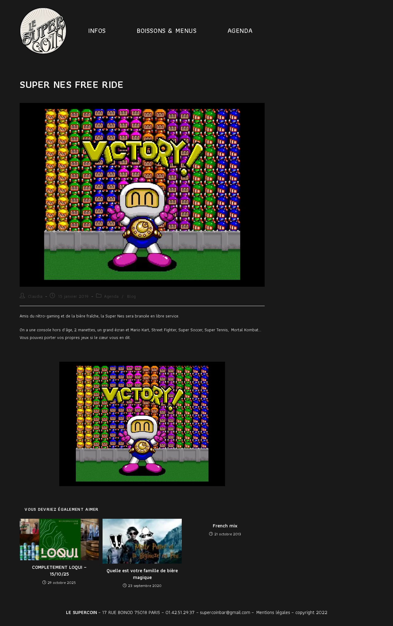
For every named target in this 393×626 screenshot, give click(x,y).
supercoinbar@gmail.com (225, 612)
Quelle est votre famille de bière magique (142, 574)
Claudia (35, 296)
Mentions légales (273, 612)
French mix (225, 525)
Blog (131, 296)
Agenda (111, 296)
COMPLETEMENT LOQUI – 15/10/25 (59, 571)
